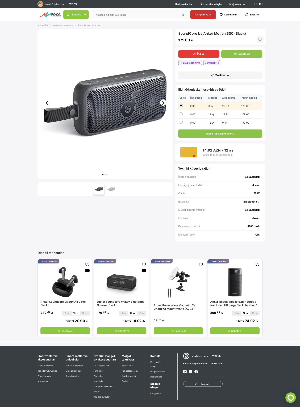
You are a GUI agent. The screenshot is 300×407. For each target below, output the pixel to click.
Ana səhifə (43, 25)
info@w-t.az (156, 393)
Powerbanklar (45, 376)
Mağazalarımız (238, 4)
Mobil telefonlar (45, 365)
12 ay (75, 313)
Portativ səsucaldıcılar (89, 25)
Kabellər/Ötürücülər (47, 371)
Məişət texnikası (128, 357)
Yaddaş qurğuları (102, 397)
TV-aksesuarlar (101, 365)
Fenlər (125, 381)
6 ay (67, 313)
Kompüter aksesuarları (105, 386)
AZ (255, 4)
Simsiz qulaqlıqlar (74, 365)
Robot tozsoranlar (130, 371)
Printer (97, 391)
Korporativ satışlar (211, 4)
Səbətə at (244, 54)
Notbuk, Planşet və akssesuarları (105, 357)
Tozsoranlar (128, 365)
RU (260, 4)
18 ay (85, 313)
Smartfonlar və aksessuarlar (48, 357)
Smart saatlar (72, 376)
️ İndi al (200, 54)
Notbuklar (98, 371)
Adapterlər (43, 381)
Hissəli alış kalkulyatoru (220, 133)
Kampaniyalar (203, 14)
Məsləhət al (222, 75)
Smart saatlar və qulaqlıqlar (77, 357)
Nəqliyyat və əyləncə (63, 25)
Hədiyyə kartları (184, 4)
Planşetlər (98, 376)
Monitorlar (99, 381)
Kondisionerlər (129, 376)
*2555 (72, 4)
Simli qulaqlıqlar (73, 371)
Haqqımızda (156, 376)
